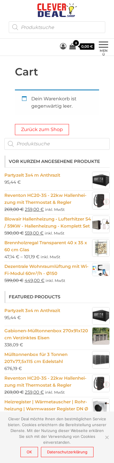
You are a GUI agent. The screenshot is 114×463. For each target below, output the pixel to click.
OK (29, 452)
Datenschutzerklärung (67, 452)
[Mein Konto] (63, 46)
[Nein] (107, 437)
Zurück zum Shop (42, 129)
